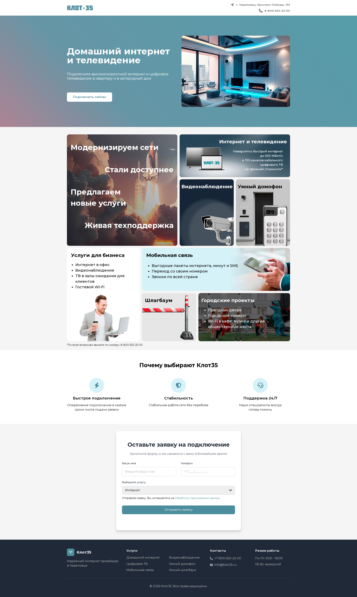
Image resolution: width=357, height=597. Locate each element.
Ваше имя (129, 463)
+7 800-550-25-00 (227, 558)
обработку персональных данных (197, 498)
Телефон (187, 463)
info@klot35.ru (225, 565)
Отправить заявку (179, 509)
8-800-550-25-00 (277, 10)
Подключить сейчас (89, 97)
